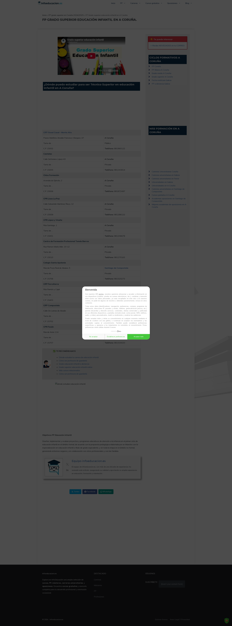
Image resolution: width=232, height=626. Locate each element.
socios (101, 294)
